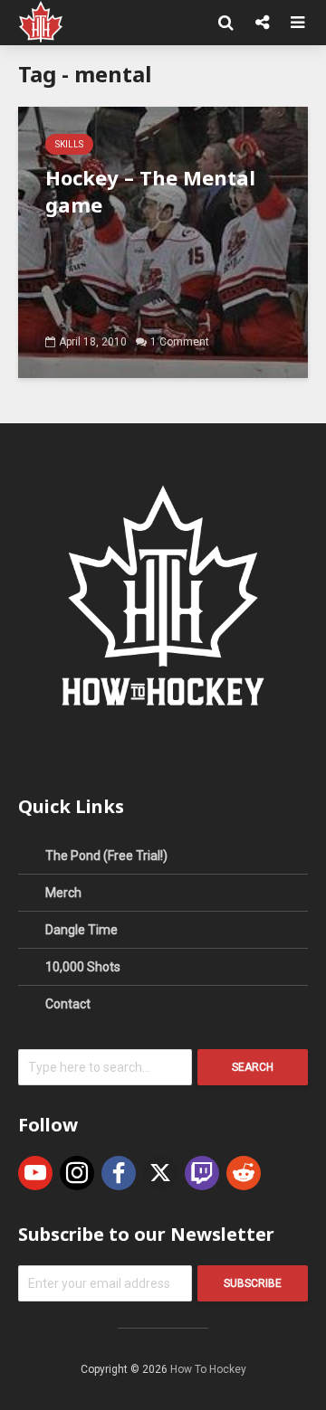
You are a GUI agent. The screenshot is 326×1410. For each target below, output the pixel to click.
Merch (63, 892)
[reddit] (243, 1173)
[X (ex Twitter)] (160, 1173)
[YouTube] (35, 1173)
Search (252, 1067)
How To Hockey (208, 1369)
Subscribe (253, 1283)
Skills (69, 144)
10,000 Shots (82, 967)
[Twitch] (202, 1173)
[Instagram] (77, 1173)
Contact (68, 1004)
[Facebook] (118, 1173)
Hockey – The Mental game (150, 191)
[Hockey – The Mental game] (163, 241)
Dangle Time (81, 930)
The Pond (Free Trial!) (106, 855)
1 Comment (179, 342)
